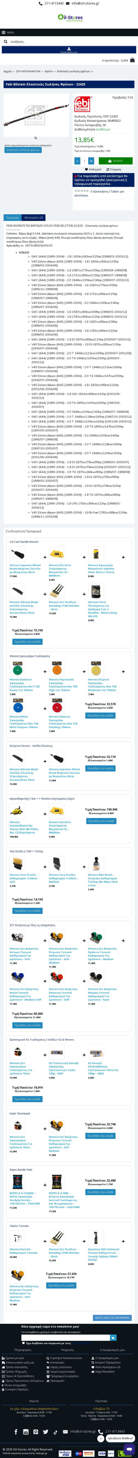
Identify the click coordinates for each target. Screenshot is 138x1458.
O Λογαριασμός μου (107, 1358)
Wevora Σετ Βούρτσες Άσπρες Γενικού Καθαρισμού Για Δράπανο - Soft (24, 954)
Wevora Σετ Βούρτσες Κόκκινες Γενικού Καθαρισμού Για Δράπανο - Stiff (63, 994)
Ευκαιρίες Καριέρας (16, 1389)
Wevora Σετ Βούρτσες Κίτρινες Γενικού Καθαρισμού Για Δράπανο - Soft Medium (63, 955)
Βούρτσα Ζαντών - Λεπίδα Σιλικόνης (31, 745)
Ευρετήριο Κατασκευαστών (66, 1358)
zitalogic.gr (41, 1453)
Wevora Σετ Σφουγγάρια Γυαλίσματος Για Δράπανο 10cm (21, 1068)
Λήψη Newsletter (105, 1371)
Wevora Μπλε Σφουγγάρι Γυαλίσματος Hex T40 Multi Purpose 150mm (24, 722)
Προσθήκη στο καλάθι (27, 641)
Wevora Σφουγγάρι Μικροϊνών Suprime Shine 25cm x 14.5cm (101, 568)
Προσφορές (57, 1380)
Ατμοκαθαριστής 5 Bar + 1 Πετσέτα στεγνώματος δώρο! (42, 798)
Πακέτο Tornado (19, 1226)
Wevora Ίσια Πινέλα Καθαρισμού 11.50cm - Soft (24, 878)
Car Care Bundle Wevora (24, 541)
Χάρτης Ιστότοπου (61, 1367)
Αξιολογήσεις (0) (33, 217)
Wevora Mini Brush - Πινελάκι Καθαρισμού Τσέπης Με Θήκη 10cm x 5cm (103, 880)
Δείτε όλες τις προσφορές (112, 1317)
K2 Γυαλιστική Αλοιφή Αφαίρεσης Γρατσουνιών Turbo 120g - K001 (64, 1068)
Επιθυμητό (95, 169)
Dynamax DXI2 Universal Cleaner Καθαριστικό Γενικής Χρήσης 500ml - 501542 (103, 1254)
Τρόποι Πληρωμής (16, 1371)
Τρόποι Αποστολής (17, 1367)
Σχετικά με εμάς (15, 1358)
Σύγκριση (115, 169)
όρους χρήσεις (81, 1343)
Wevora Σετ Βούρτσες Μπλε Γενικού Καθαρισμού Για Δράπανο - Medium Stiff (25, 994)
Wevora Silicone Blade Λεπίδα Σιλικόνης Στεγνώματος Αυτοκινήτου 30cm (24, 607)
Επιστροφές (57, 1362)
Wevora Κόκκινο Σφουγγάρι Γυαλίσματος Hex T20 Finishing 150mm (63, 722)
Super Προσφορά (20, 1113)
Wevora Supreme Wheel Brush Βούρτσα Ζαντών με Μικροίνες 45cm (25, 568)
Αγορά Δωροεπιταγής (62, 1371)
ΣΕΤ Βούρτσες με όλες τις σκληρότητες (32, 925)
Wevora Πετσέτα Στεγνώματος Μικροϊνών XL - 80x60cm (60, 570)
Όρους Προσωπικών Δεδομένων (24, 1380)
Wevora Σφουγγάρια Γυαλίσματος (30, 656)
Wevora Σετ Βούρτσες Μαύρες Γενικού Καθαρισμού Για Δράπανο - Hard (102, 994)
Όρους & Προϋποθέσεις (20, 1376)
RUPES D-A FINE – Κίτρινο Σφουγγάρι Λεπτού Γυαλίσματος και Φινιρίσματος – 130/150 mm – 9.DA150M (64, 1200)
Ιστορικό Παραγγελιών (108, 1362)
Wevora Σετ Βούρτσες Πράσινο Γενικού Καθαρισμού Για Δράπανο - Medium (102, 954)
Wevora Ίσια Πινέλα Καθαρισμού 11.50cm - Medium (63, 878)
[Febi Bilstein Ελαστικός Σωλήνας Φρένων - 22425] (36, 115)
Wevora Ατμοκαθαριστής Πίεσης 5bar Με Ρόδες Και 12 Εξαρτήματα (24, 827)
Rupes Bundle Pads (21, 1169)
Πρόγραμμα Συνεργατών (65, 1376)
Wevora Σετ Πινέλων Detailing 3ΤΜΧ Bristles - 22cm (64, 605)
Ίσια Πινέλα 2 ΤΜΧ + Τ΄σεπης (26, 851)
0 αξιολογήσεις (99, 191)
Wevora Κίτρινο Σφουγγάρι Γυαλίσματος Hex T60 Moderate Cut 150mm (102, 685)
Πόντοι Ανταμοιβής (15, 1385)
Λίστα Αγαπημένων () (107, 1367)
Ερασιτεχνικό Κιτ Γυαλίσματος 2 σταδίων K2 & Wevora (42, 1039)
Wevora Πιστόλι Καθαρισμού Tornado (24, 1250)
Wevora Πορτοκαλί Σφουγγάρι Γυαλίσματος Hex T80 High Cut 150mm (63, 685)
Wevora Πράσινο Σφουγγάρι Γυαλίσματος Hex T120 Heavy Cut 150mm (25, 685)
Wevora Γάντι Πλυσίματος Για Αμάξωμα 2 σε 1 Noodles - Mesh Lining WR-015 (102, 609)
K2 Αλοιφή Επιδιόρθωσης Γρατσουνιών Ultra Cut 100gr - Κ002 (103, 1068)
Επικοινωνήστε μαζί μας (20, 1362)
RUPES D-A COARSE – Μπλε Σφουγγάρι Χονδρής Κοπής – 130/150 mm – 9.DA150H (25, 1198)
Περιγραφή (12, 217)
